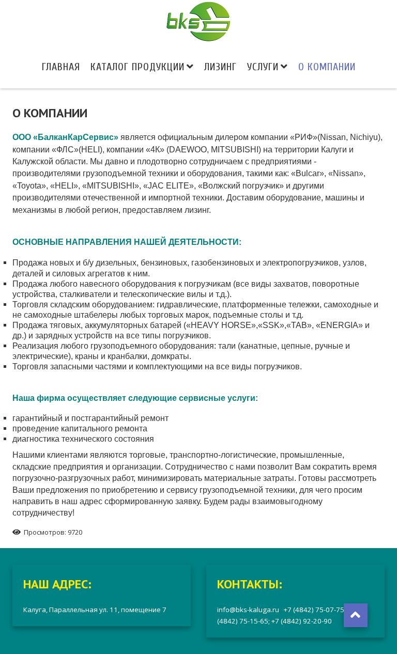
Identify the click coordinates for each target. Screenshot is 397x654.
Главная (61, 67)
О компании (327, 67)
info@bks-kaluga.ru (250, 609)
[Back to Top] (356, 615)
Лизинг (220, 67)
